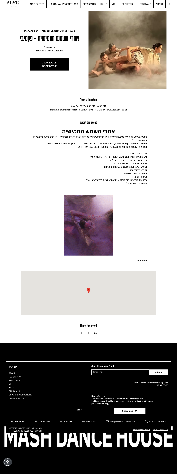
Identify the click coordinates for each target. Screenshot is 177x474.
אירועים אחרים (49, 66)
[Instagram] (42, 421)
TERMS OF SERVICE (141, 429)
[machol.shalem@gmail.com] (120, 421)
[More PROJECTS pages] (120, 4)
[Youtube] (65, 421)
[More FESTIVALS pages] (138, 4)
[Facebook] (18, 421)
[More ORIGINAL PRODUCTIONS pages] (49, 4)
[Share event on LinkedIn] (95, 333)
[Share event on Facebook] (81, 333)
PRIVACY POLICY (160, 429)
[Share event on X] (88, 333)
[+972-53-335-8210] (155, 421)
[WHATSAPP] (89, 421)
